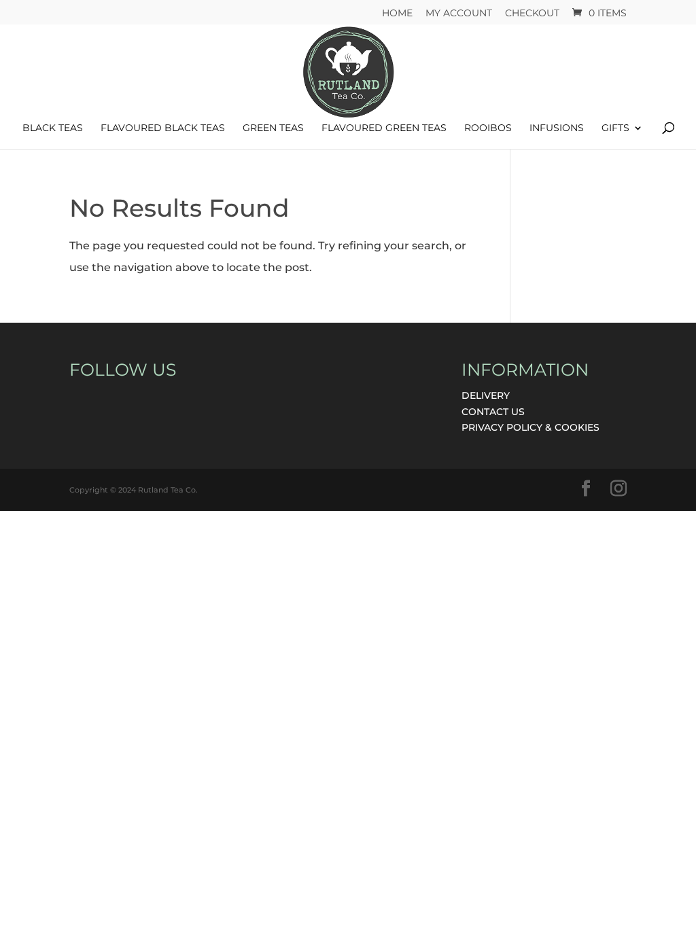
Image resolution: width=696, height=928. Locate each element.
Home (397, 13)
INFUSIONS (556, 128)
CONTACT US (493, 412)
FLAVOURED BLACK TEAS (163, 128)
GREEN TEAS (273, 128)
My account (458, 13)
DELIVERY (486, 395)
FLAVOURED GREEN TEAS (384, 128)
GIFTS (615, 128)
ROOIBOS (488, 128)
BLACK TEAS (52, 128)
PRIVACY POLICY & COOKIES (530, 427)
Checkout (532, 13)
